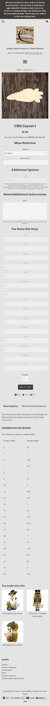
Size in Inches (25, 158)
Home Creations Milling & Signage (27, 691)
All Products (7, 670)
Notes (25, 201)
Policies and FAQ (9, 676)
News (4, 673)
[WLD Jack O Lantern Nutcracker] (37, 600)
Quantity (25, 375)
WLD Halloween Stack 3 (12, 645)
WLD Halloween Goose (12, 613)
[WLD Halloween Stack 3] (12, 631)
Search (4, 665)
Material (25, 149)
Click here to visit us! (33, 53)
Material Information (34, 406)
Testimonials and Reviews (13, 678)
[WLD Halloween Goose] (12, 600)
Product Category (9, 667)
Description (10, 406)
